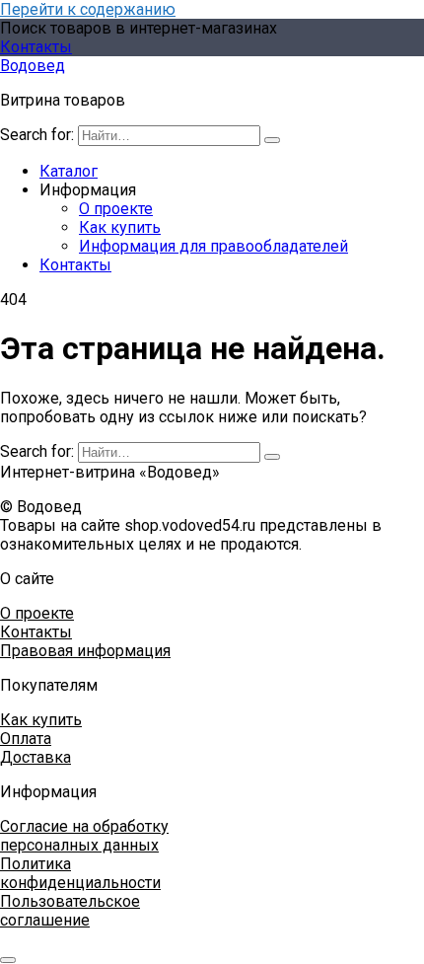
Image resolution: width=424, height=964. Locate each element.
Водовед (32, 65)
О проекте (116, 208)
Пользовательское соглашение (70, 910)
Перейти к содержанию (88, 9)
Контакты (36, 46)
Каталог (68, 171)
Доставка (35, 757)
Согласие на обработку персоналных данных (84, 835)
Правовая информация (85, 650)
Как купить (120, 227)
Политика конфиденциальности (80, 873)
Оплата (25, 738)
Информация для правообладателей (213, 246)
